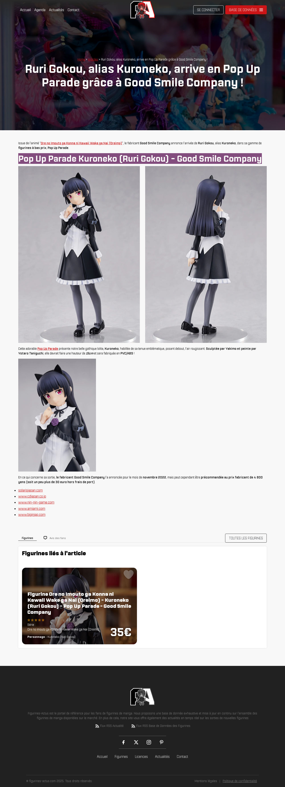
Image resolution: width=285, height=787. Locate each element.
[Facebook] (123, 742)
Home (81, 59)
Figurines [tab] (27, 538)
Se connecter (208, 10)
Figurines (121, 756)
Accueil (25, 10)
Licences (141, 756)
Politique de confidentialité (240, 781)
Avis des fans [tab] (58, 538)
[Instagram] (149, 742)
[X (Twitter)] (136, 742)
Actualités (56, 10)
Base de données (243, 10)
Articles (93, 59)
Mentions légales (206, 781)
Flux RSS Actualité (112, 726)
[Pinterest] (161, 742)
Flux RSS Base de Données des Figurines (163, 726)
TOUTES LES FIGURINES (246, 538)
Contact (73, 10)
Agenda (39, 10)
